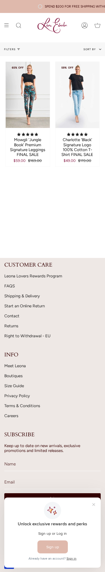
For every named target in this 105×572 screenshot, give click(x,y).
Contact (11, 316)
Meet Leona (15, 365)
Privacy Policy (17, 395)
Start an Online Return (24, 306)
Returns (11, 326)
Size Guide (14, 385)
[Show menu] (8, 25)
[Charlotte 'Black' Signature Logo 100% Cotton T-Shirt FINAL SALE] (77, 95)
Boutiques (13, 375)
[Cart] (97, 25)
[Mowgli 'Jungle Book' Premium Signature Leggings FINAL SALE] (28, 95)
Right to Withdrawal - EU (27, 335)
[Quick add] (12, 121)
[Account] (84, 25)
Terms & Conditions (22, 405)
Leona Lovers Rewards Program (33, 276)
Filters (10, 49)
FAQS (9, 286)
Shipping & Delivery (22, 296)
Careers (11, 415)
